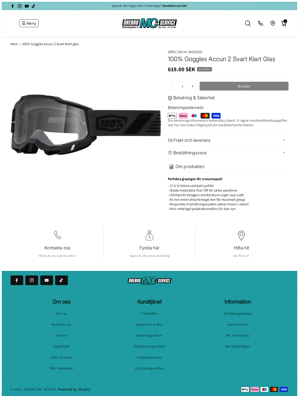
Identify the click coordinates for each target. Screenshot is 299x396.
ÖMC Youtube (61, 357)
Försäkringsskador (237, 313)
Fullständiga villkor (149, 368)
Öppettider (61, 346)
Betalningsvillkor (149, 335)
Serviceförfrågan (237, 346)
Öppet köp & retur (149, 324)
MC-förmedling (237, 335)
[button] (248, 23)
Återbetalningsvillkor (149, 346)
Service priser (237, 324)
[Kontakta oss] (261, 23)
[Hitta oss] (273, 23)
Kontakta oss (57, 247)
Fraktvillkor (149, 313)
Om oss (61, 313)
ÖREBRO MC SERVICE (40, 389)
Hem (14, 44)
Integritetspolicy (149, 357)
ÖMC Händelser (61, 368)
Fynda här (149, 247)
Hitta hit (241, 247)
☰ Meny (29, 23)
